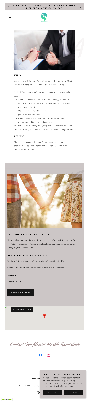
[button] (13, 17)
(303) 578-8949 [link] (20, 267)
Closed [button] (16, 281)
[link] (44, 17)
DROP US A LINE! (20, 292)
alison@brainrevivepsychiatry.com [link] (50, 267)
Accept (74, 393)
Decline (52, 393)
